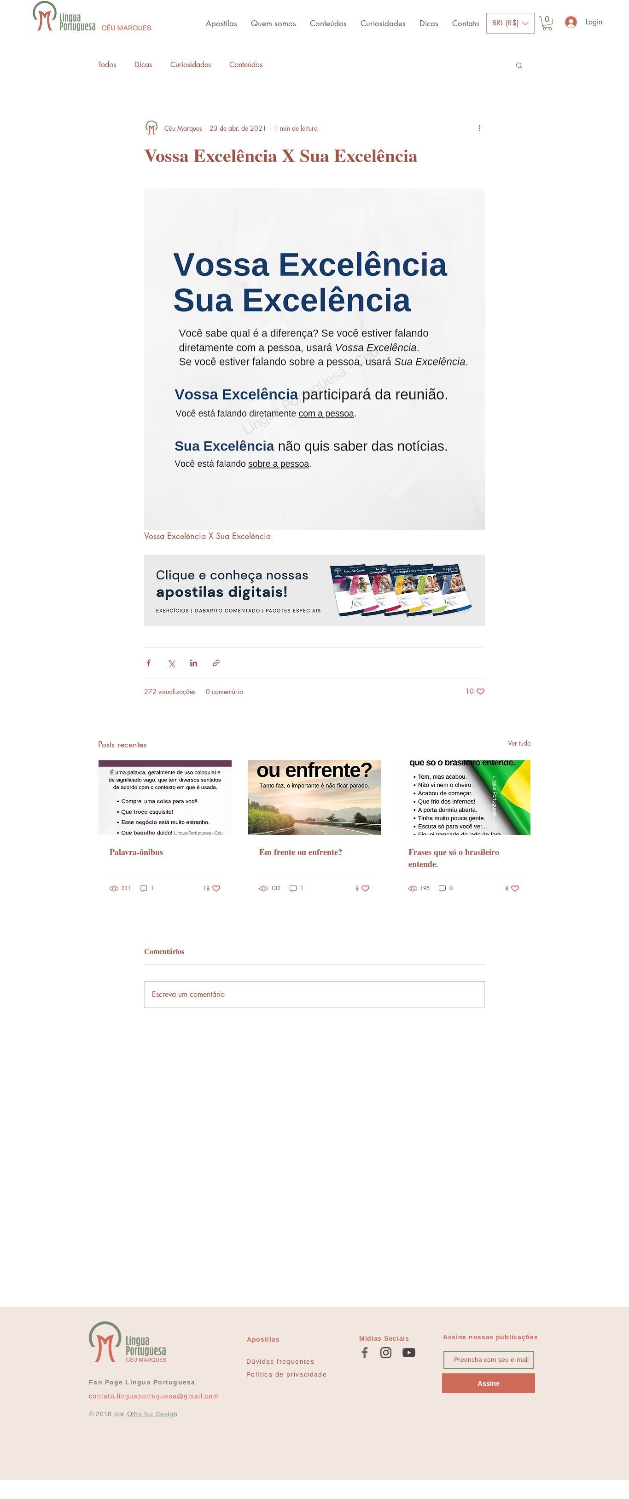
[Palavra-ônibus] (165, 797)
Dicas (143, 64)
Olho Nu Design (152, 1414)
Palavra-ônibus (136, 852)
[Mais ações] (479, 127)
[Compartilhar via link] (216, 663)
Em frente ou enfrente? (300, 852)
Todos (107, 64)
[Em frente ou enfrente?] (314, 797)
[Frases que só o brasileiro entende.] (463, 797)
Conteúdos (245, 64)
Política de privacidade (286, 1374)
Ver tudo (519, 743)
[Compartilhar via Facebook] (148, 663)
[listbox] (510, 23)
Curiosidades (190, 64)
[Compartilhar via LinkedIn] (193, 663)
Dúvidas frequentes (280, 1361)
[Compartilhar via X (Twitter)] (171, 663)
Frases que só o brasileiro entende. (453, 858)
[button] (510, 23)
